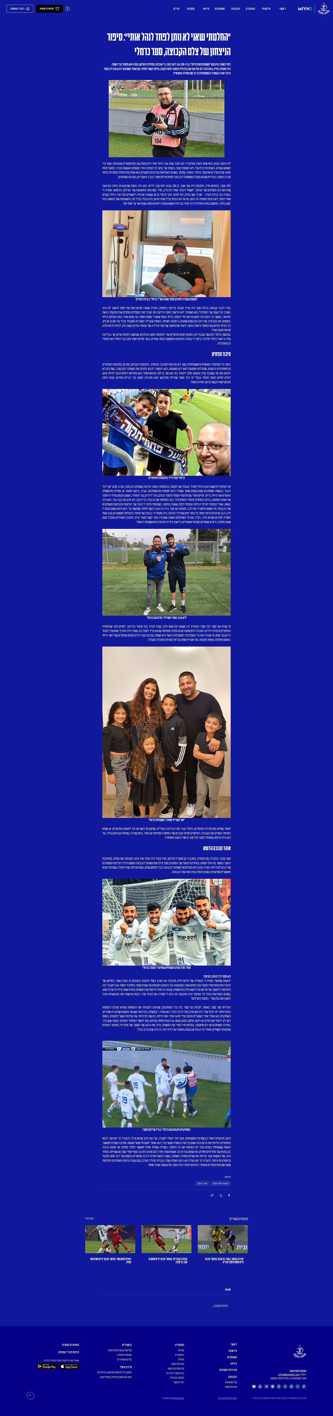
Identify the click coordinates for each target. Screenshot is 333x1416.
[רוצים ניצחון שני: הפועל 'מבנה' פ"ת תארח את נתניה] (110, 1239)
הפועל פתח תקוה (221, 1183)
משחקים (232, 1357)
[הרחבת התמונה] (166, 253)
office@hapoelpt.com (289, 1374)
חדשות (233, 1350)
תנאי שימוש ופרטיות (227, 1398)
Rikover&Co (178, 1398)
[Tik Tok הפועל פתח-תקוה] (285, 1386)
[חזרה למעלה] (30, 1395)
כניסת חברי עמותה (68, 1352)
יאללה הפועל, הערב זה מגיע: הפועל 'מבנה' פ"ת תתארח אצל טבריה (224, 1261)
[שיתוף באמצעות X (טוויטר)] (220, 1195)
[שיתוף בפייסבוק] (229, 1195)
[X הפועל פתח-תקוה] (297, 1386)
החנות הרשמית (70, 1344)
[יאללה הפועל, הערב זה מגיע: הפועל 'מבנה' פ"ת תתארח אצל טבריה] (223, 1239)
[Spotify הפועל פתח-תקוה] (272, 1386)
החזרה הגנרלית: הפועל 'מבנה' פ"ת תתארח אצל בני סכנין (168, 1261)
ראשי (233, 1344)
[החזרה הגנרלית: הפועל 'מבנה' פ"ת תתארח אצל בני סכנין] (167, 1239)
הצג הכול (89, 1218)
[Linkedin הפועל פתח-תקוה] (260, 1386)
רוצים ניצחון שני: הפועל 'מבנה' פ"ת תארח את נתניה (110, 1261)
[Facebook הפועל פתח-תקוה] (303, 1386)
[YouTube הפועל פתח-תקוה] (253, 1386)
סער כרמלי (202, 1183)
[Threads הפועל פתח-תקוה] (278, 1386)
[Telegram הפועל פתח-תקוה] (266, 1386)
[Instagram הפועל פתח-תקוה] (291, 1386)
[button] (68, 8)
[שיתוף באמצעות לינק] (212, 1195)
